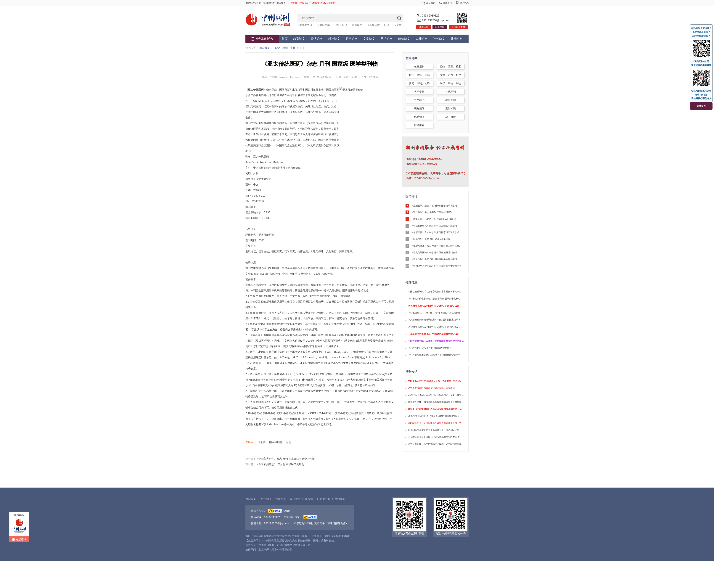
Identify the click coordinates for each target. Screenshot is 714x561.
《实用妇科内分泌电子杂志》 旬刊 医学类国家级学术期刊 (436, 319)
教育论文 (299, 38)
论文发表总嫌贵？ (701, 32)
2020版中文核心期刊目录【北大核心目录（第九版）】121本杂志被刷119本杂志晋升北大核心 (436, 305)
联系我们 (310, 498)
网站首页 (264, 47)
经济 (386, 25)
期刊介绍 (450, 100)
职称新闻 (419, 108)
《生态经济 (340, 25)
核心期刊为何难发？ (701, 28)
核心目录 (450, 116)
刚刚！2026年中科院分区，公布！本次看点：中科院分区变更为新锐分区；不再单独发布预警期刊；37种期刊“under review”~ (436, 381)
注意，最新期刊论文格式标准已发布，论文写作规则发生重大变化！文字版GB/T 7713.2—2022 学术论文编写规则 (436, 444)
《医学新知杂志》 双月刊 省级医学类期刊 (280, 464)
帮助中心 (464, 3)
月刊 (288, 442)
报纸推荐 (419, 125)
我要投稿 (439, 27)
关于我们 (265, 498)
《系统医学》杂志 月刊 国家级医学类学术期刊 (434, 205)
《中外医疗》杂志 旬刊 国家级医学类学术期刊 (434, 259)
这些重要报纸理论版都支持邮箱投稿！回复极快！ (432, 388)
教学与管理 (305, 25)
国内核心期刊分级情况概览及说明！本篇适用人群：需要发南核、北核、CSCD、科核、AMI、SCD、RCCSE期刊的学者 (436, 423)
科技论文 (334, 38)
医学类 (262, 442)
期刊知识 (450, 108)
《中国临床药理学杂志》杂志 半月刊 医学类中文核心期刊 (436, 298)
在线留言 (701, 106)
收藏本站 (430, 3)
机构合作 (447, 3)
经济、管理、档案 (450, 66)
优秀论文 (419, 116)
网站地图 (340, 498)
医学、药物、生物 (285, 47)
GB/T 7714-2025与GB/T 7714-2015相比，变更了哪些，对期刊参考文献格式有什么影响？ (436, 395)
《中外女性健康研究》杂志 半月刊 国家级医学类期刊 (434, 354)
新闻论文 (357, 25)
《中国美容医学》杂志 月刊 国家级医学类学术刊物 (285, 458)
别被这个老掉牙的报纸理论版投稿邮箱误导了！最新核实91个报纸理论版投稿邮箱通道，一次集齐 (436, 402)
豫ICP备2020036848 (336, 536)
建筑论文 (404, 38)
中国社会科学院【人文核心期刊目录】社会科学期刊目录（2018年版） (436, 341)
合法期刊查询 (458, 27)
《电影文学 (323, 25)
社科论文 (439, 38)
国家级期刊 (275, 442)
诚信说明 (295, 498)
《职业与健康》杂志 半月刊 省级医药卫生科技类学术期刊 (437, 246)
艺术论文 (387, 38)
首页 (285, 38)
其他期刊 (450, 91)
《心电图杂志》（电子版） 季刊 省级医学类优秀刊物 (434, 312)
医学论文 (352, 38)
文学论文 (369, 38)
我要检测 (423, 27)
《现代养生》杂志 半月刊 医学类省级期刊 (431, 212)
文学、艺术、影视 (450, 74)
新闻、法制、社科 (419, 83)
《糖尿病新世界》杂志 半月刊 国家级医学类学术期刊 (437, 232)
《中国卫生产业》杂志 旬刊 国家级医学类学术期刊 (436, 266)
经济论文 (317, 38)
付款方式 (280, 498)
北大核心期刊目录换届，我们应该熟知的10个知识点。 (435, 437)
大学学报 (419, 91)
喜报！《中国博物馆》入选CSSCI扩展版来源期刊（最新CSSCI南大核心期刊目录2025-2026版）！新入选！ (436, 409)
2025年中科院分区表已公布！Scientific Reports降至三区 (436, 416)
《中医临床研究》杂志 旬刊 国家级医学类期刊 (434, 225)
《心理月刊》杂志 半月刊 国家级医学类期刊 (429, 348)
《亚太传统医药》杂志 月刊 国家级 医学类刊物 (434, 252)
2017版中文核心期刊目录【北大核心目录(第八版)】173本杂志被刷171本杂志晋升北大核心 (436, 326)
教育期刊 (419, 66)
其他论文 (456, 38)
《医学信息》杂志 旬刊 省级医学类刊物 (430, 239)
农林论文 (421, 38)
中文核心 (419, 100)
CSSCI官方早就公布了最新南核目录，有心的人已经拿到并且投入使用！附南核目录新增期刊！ (436, 430)
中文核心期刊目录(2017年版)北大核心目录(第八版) (433, 333)
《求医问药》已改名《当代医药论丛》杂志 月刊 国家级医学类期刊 (437, 219)
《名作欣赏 (373, 25)
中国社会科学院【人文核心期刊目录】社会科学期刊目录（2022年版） (436, 291)
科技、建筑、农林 (419, 74)
